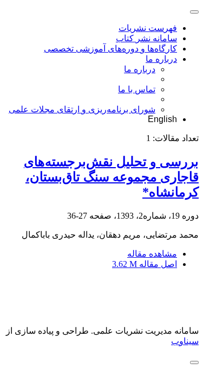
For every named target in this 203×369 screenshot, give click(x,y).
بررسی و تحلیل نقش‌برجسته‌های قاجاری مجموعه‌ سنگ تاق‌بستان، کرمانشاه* (111, 177)
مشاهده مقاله (152, 253)
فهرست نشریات (148, 28)
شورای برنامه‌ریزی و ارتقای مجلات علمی (82, 109)
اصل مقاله (144, 264)
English (162, 119)
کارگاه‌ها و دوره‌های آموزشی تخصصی (110, 48)
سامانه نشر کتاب (146, 38)
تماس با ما (136, 89)
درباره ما (161, 58)
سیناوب (185, 341)
